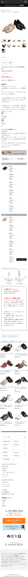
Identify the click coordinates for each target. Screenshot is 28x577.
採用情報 (4, 505)
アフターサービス (6, 484)
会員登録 (4, 470)
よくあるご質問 (5, 486)
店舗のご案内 (5, 466)
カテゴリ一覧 (5, 474)
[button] (2, 277)
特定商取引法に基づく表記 (8, 494)
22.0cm (5, 448)
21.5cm (17, 444)
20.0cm (6, 441)
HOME (2, 10)
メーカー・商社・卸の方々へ (8, 472)
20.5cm (17, 441)
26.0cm (5, 455)
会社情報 (4, 500)
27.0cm (6, 459)
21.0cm (5, 444)
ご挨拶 (3, 501)
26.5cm (17, 455)
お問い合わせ (5, 482)
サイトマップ (5, 476)
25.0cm (5, 452)
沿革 (3, 503)
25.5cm (17, 452)
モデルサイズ (8, 10)
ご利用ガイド (5, 468)
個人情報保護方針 (6, 492)
